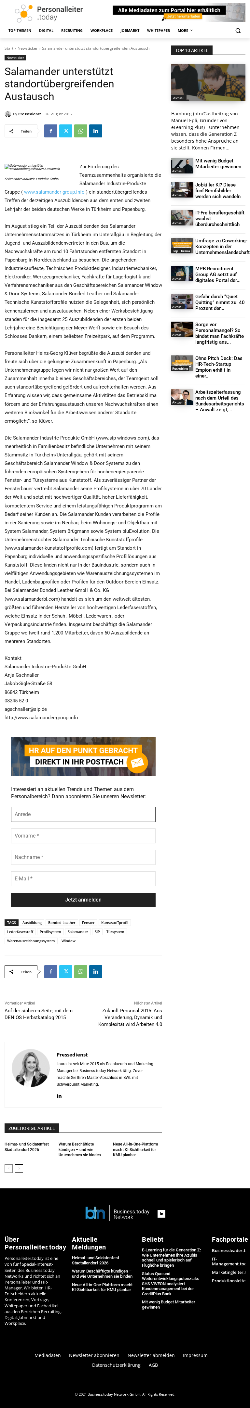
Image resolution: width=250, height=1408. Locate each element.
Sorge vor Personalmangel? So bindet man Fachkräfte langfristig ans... (219, 333)
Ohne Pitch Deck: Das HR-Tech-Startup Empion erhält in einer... (219, 367)
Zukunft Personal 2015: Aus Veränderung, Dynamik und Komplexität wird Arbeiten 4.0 (130, 1017)
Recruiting (180, 368)
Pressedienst (29, 113)
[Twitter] (65, 130)
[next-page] (19, 1168)
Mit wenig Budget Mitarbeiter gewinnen (218, 164)
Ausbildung (32, 922)
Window (69, 940)
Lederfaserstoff (20, 931)
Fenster (88, 922)
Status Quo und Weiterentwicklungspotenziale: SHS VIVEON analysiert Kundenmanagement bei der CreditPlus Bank (170, 1283)
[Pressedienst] (9, 114)
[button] (237, 30)
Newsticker (28, 48)
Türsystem (115, 931)
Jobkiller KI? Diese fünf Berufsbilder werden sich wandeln (218, 190)
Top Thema (181, 251)
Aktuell (179, 98)
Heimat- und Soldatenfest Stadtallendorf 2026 (95, 1260)
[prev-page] (9, 1168)
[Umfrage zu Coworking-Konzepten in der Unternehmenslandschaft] (182, 245)
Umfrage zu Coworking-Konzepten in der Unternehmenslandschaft (222, 246)
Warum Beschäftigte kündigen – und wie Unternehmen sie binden (80, 1150)
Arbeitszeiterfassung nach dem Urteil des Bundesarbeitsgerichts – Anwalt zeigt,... (219, 401)
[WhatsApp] (80, 130)
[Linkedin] (95, 130)
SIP (97, 931)
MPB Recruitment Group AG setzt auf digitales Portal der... (218, 274)
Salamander (78, 931)
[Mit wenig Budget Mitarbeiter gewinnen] (182, 165)
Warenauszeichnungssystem (31, 940)
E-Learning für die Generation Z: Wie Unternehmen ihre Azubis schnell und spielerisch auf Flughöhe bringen (171, 1258)
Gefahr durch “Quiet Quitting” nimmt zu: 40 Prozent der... (220, 302)
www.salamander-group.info (54, 192)
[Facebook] (50, 130)
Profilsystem (50, 931)
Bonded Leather (62, 922)
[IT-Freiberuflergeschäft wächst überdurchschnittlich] (182, 217)
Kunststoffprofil (114, 922)
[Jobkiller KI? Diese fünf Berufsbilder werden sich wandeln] (182, 190)
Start (9, 48)
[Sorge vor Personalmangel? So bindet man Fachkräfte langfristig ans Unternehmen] (182, 329)
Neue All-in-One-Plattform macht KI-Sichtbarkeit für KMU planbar (135, 1150)
